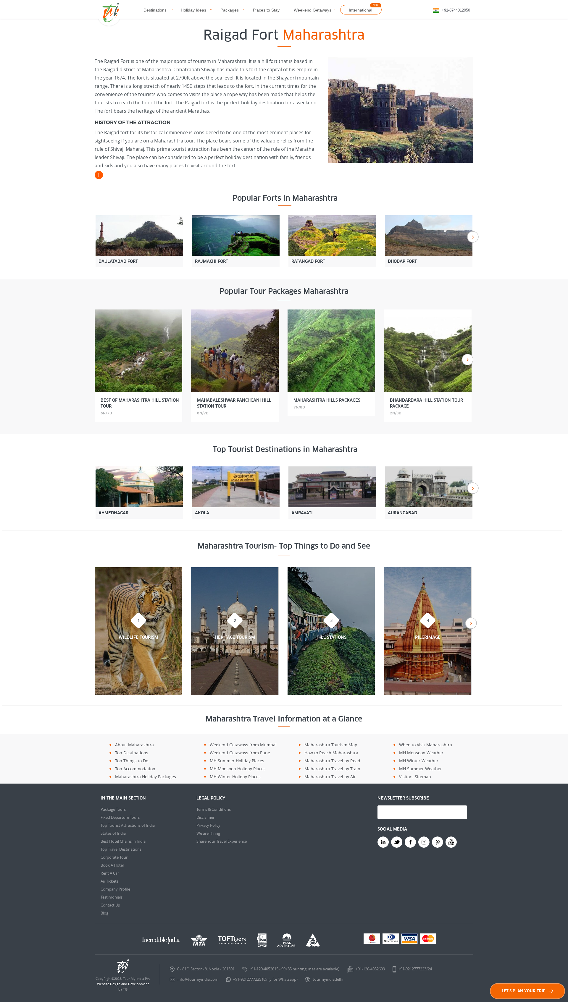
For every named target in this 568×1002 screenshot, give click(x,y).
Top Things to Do (131, 760)
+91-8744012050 (456, 10)
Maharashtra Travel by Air (330, 776)
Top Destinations (131, 752)
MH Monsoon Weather (421, 752)
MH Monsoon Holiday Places (238, 768)
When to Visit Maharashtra (425, 745)
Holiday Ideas (193, 10)
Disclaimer (205, 817)
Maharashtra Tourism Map (330, 745)
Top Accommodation (135, 768)
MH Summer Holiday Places (237, 760)
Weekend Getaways (312, 10)
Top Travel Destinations (121, 849)
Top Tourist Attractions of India (128, 825)
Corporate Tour (114, 857)
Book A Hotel (112, 865)
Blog (104, 913)
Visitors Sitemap (415, 776)
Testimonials (111, 897)
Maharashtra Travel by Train (332, 768)
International (360, 10)
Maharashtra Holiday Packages (145, 776)
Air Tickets (109, 881)
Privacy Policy (208, 825)
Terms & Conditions (213, 809)
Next (473, 237)
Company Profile (115, 889)
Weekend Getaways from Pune (240, 752)
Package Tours (113, 809)
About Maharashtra (134, 745)
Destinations (155, 10)
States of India (113, 833)
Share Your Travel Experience (221, 841)
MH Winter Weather (418, 760)
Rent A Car (110, 873)
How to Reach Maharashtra (331, 752)
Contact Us (110, 905)
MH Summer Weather (420, 768)
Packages (229, 10)
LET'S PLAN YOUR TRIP (524, 991)
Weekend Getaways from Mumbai (243, 745)
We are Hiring (208, 833)
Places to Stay (266, 10)
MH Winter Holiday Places (235, 776)
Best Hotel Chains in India (123, 841)
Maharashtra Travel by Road (332, 760)
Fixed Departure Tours (120, 817)
